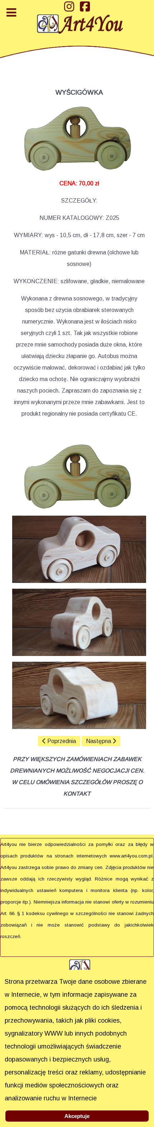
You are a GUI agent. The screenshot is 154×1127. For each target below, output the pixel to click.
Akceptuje (77, 1116)
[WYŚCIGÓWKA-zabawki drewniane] (79, 138)
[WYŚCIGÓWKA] (79, 476)
